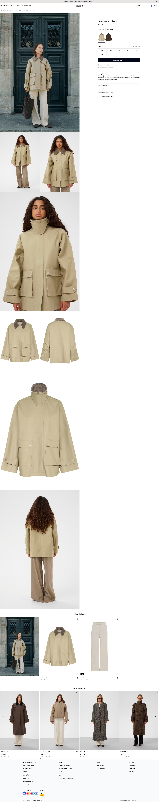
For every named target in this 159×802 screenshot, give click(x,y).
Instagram (132, 765)
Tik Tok (131, 772)
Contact (25, 772)
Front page (3, 10)
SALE (30, 5)
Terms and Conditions (36, 800)
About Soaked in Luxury (66, 768)
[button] (119, 85)
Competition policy (28, 768)
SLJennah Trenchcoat (29, 10)
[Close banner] (156, 1)
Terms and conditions (29, 765)
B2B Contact (100, 765)
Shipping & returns (28, 781)
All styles (11, 10)
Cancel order (26, 785)
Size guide (137, 46)
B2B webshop (101, 768)
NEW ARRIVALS (5, 5)
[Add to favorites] (139, 21)
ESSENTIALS (24, 5)
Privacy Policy (27, 775)
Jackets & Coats (18, 10)
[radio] (119, 50)
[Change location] (151, 5)
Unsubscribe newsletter (66, 778)
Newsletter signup (64, 765)
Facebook (132, 768)
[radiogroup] (119, 52)
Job (60, 775)
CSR (60, 772)
